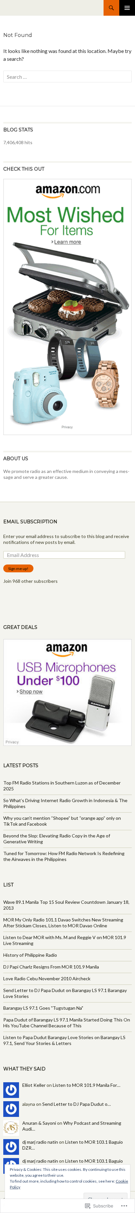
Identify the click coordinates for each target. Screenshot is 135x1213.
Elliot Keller (34, 1085)
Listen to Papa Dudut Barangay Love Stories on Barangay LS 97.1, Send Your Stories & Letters (64, 1040)
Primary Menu (127, 8)
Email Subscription (30, 522)
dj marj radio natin (40, 1142)
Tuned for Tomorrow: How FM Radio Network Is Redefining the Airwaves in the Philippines (64, 856)
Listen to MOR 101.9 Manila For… (86, 1085)
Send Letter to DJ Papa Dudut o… (76, 1104)
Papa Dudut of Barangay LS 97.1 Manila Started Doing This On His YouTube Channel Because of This (66, 1022)
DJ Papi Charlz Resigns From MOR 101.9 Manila (51, 966)
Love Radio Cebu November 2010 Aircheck (46, 978)
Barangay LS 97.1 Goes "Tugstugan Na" (43, 1008)
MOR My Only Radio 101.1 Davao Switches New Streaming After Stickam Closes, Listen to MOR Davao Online (63, 922)
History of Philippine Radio (30, 955)
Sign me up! (18, 568)
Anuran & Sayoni (39, 1123)
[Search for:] (67, 77)
